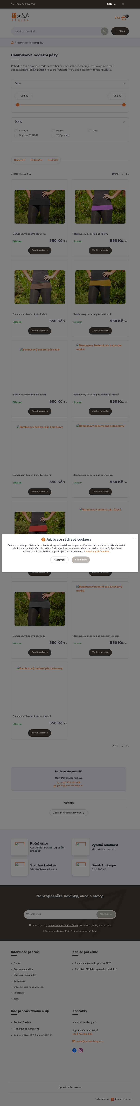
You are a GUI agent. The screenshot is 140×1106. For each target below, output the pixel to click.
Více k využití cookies (97, 551)
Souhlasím (81, 559)
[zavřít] (134, 537)
